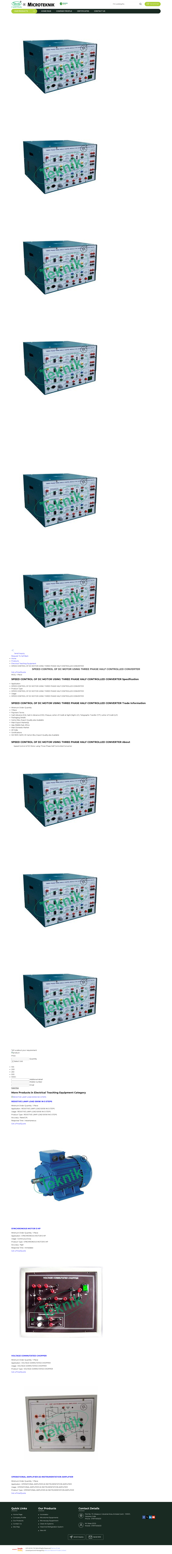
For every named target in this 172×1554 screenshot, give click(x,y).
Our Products (21, 11)
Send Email (154, 4)
